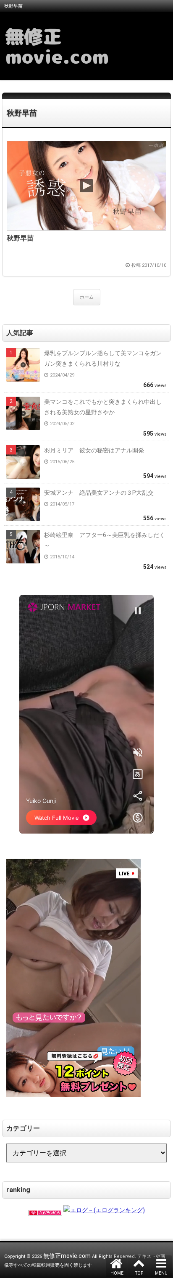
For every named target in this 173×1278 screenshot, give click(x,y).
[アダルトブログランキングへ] (45, 1210)
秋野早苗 (22, 112)
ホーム (87, 297)
